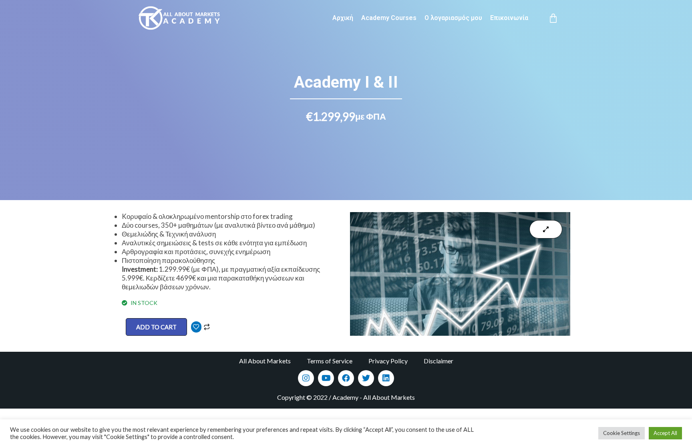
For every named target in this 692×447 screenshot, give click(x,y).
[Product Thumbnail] (545, 229)
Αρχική (342, 18)
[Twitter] (366, 378)
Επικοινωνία (509, 18)
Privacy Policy (388, 361)
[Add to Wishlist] (196, 327)
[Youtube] (326, 378)
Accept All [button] (665, 433)
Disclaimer (438, 361)
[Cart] (553, 18)
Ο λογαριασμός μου (453, 18)
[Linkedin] (386, 378)
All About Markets (265, 361)
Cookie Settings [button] (621, 433)
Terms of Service (329, 361)
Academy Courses (388, 18)
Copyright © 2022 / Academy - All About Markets (346, 397)
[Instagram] (306, 378)
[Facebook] (346, 378)
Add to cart (156, 327)
